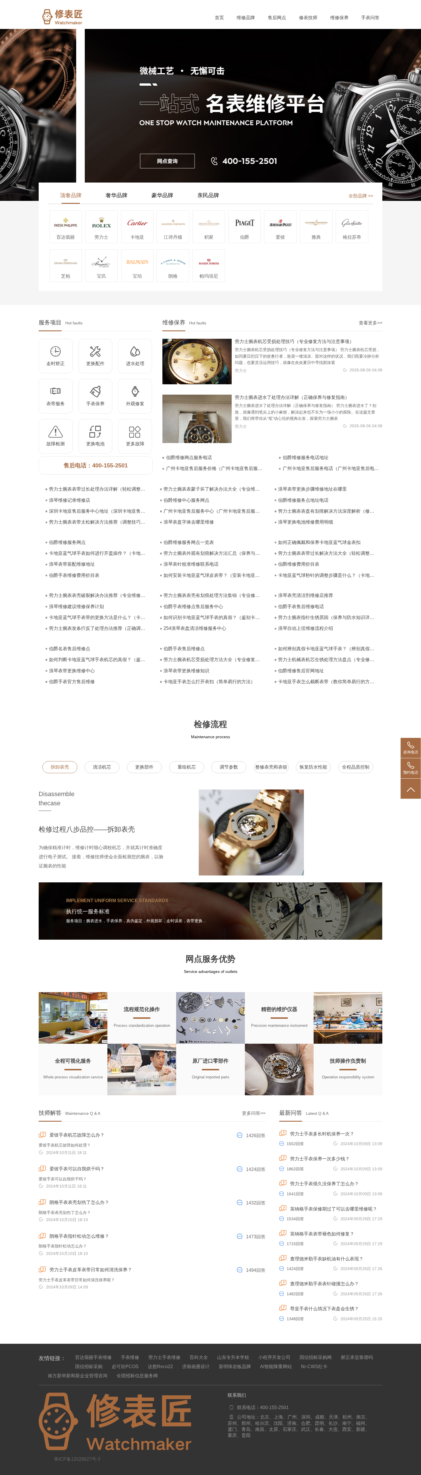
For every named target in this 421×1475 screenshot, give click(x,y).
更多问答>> (253, 1113)
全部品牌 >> (361, 195)
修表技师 (308, 17)
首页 (219, 17)
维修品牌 (246, 17)
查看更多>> (370, 322)
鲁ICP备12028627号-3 (77, 1459)
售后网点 (277, 17)
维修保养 (339, 17)
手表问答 (370, 17)
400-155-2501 (110, 465)
